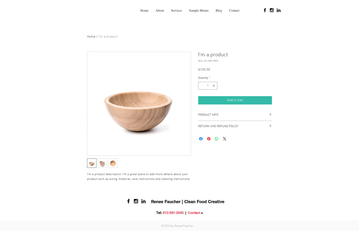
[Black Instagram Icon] (271, 10)
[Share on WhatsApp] (216, 138)
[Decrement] (201, 85)
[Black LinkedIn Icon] (278, 10)
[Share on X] (224, 138)
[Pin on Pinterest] (208, 138)
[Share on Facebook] (200, 138)
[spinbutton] (207, 85)
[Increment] (214, 85)
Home (91, 37)
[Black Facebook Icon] (265, 10)
